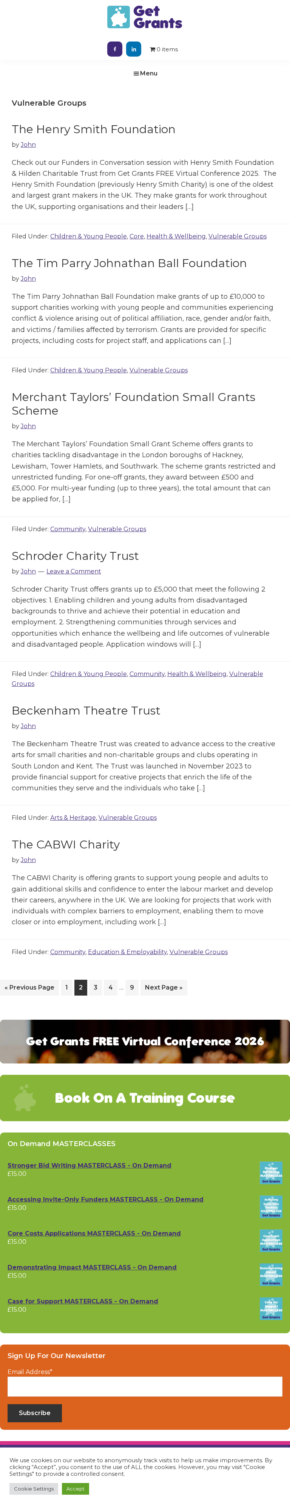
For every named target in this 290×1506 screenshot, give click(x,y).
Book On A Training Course (145, 1098)
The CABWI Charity (66, 844)
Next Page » (164, 990)
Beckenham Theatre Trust (86, 711)
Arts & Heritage (73, 817)
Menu (148, 73)
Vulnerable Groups (237, 236)
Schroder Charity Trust (75, 556)
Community (67, 529)
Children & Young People (88, 236)
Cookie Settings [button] (34, 1489)
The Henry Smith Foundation (94, 129)
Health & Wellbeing (176, 236)
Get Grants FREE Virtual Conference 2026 (145, 1041)
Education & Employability (127, 952)
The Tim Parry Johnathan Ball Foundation (129, 263)
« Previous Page (29, 990)
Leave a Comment (73, 571)
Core (137, 236)
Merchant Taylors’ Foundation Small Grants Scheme (133, 404)
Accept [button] (75, 1489)
